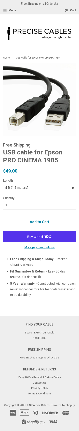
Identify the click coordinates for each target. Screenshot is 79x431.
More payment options (40, 247)
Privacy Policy (39, 388)
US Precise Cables (38, 405)
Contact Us (39, 382)
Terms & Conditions (39, 393)
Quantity (9, 198)
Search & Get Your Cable (39, 332)
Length (8, 180)
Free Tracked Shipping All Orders (39, 357)
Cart (72, 10)
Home (6, 57)
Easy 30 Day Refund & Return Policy (39, 377)
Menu (12, 10)
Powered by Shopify (63, 405)
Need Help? (39, 337)
